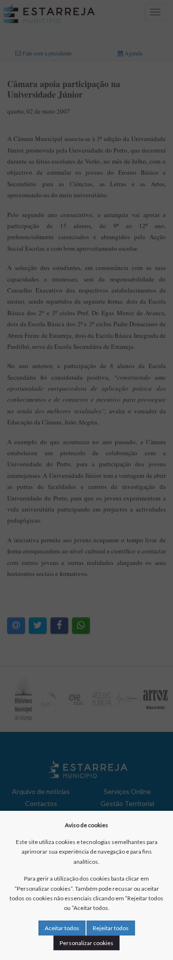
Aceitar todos (62, 928)
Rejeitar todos (111, 928)
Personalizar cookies (86, 943)
